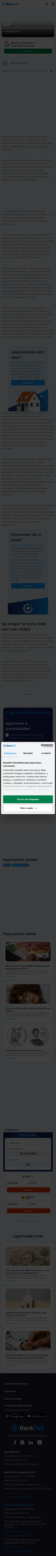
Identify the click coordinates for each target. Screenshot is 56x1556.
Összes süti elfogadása (28, 799)
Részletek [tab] (28, 753)
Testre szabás (26, 808)
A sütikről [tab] (46, 753)
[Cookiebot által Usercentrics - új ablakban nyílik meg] (41, 745)
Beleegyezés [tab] (10, 753)
